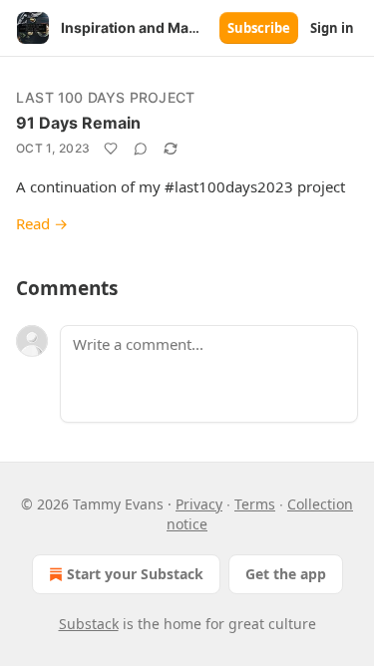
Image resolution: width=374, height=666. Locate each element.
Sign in (332, 28)
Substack (89, 623)
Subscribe (258, 28)
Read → (42, 223)
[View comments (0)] (141, 149)
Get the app (285, 573)
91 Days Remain (78, 123)
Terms (254, 504)
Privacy (199, 504)
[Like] (111, 149)
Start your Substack (135, 573)
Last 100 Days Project (105, 97)
